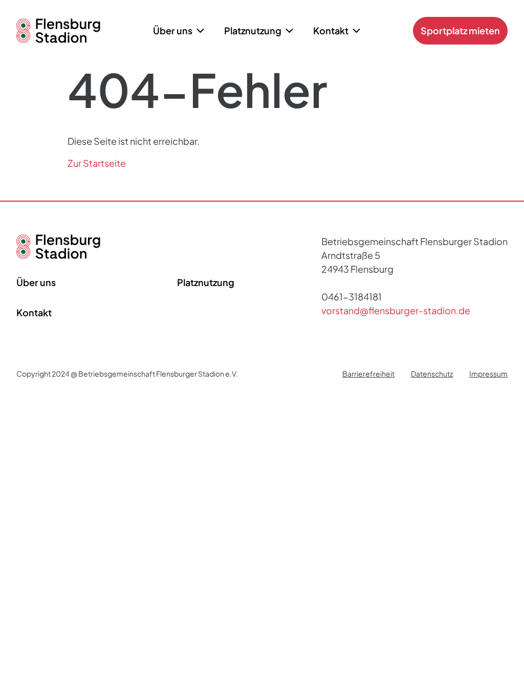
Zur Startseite (97, 163)
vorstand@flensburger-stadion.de (395, 310)
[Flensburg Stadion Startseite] (58, 255)
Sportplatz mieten (460, 30)
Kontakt (34, 312)
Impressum (488, 373)
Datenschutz (432, 373)
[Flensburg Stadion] (58, 39)
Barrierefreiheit (368, 373)
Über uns (36, 282)
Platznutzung (205, 282)
